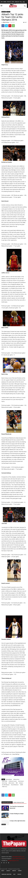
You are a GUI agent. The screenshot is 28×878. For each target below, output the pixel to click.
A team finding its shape (17, 813)
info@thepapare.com (13, 860)
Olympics (21, 782)
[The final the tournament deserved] (5, 808)
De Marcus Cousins (13, 781)
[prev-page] (2, 828)
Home (2, 9)
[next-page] (5, 828)
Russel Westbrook (14, 784)
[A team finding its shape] (5, 815)
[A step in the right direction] (5, 822)
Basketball (3, 11)
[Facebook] (2, 25)
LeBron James (11, 782)
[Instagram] (4, 862)
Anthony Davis (16, 779)
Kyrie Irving (4, 782)
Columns (7, 9)
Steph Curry (4, 786)
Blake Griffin (4, 781)
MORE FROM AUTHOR (19, 802)
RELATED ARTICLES (7, 802)
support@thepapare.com (18, 858)
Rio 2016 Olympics (5, 784)
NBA (17, 782)
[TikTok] (6, 862)
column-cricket (5, 810)
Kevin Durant (21, 781)
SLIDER (21, 784)
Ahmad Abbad (9, 779)
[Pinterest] (9, 25)
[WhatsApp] (13, 25)
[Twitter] (6, 25)
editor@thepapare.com (18, 856)
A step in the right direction (17, 821)
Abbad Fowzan (6, 22)
